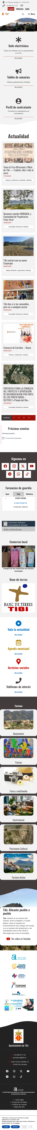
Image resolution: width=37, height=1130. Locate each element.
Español (11, 9)
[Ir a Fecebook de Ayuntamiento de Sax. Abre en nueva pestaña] (7, 1071)
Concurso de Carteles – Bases (17, 347)
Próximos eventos (18, 428)
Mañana (29, 494)
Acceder (18, 58)
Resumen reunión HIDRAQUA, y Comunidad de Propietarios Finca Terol (17, 216)
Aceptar (6, 1127)
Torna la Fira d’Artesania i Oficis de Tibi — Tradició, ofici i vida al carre (18, 170)
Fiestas (18, 762)
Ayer (7, 494)
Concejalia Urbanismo (15, 227)
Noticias (29, 180)
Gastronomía (18, 820)
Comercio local (18, 542)
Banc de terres (18, 579)
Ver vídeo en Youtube (21, 939)
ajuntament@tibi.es (19, 1058)
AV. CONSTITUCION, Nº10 (20, 503)
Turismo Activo (18, 877)
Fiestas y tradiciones (15, 355)
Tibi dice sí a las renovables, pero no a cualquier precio (16, 305)
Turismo (18, 706)
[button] (23, 14)
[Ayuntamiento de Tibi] (5, 14)
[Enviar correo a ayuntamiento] (21, 5)
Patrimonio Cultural (18, 848)
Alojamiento (18, 733)
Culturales (22, 180)
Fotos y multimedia (18, 791)
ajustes (17, 1123)
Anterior (6, 418)
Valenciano (19, 9)
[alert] (18, 438)
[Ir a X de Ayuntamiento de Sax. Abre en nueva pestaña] (14, 1071)
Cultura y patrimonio (11, 180)
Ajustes (24, 1127)
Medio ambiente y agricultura (15, 270)
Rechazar (15, 1127)
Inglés (27, 9)
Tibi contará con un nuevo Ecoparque (15, 261)
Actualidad (18, 136)
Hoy (18, 494)
